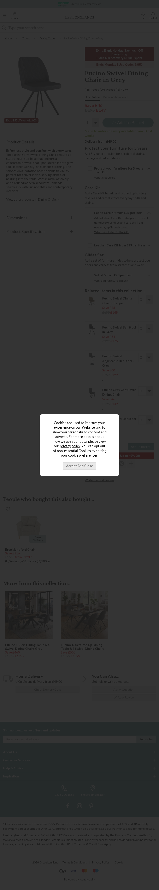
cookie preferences (83, 455)
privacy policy (70, 446)
